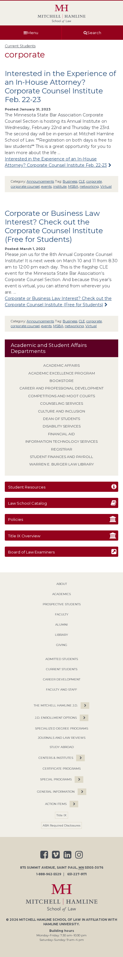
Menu (32, 32)
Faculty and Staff (61, 689)
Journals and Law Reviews (61, 738)
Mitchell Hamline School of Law (50, 920)
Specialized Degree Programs (61, 728)
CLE (82, 181)
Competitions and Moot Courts (61, 396)
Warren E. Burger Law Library (61, 464)
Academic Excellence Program (61, 373)
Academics (61, 594)
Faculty (61, 614)
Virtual (106, 186)
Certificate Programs (62, 769)
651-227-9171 (77, 874)
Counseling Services (61, 403)
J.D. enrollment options (56, 718)
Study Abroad (62, 747)
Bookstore (62, 380)
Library (61, 635)
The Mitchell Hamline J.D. (56, 705)
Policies (15, 519)
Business (70, 181)
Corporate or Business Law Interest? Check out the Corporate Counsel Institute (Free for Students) (54, 226)
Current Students (20, 46)
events (46, 186)
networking (89, 186)
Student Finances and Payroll (61, 456)
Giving (61, 645)
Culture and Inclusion (61, 411)
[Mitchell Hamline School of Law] (61, 14)
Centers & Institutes (56, 758)
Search (94, 32)
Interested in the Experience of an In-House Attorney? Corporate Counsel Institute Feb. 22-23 (60, 86)
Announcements (40, 181)
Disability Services (62, 426)
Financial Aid (61, 434)
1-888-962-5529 (48, 874)
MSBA (73, 186)
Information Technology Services (61, 441)
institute (60, 186)
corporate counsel (25, 186)
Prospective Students (62, 604)
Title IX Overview (24, 535)
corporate (94, 181)
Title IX (61, 815)
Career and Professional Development (61, 388)
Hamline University (61, 924)
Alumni (61, 625)
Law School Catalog (27, 503)
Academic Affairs (61, 365)
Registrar (61, 449)
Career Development (61, 679)
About (61, 584)
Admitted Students (61, 659)
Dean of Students (61, 418)
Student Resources (26, 487)
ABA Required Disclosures (61, 825)
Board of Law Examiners (31, 552)
